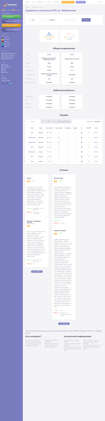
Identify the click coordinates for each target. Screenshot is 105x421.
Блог (3, 76)
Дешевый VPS (7, 59)
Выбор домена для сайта (31, 345)
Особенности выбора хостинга (33, 342)
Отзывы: (49, 39)
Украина (7, 39)
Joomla (5, 72)
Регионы (48, 2)
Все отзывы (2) (37, 271)
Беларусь (7, 41)
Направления (40, 2)
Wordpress (6, 67)
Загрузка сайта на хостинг (51, 343)
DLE (4, 70)
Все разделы (80, 2)
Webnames (32, 137)
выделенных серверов (60, 331)
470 (3, 10)
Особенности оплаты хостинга (33, 343)
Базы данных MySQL (50, 347)
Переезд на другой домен (51, 345)
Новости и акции (6, 80)
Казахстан (7, 44)
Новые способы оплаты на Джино (72, 346)
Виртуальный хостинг (10, 53)
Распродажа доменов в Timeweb (91, 345)
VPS (52, 331)
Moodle (5, 65)
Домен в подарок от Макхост (90, 340)
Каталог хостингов (68, 2)
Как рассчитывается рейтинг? (33, 340)
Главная (27, 7)
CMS (33, 2)
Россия (6, 37)
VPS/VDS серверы (9, 55)
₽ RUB (99, 2)
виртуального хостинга (43, 331)
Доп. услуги (56, 2)
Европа (6, 46)
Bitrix (5, 68)
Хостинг (27, 2)
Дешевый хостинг (9, 57)
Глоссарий (4, 78)
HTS (32, 132)
